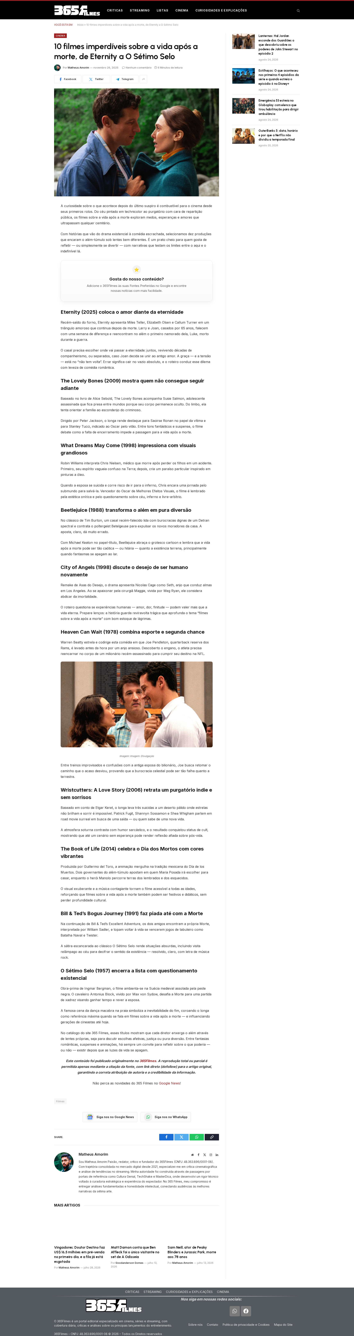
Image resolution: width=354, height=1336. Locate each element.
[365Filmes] (77, 10)
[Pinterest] (40, 238)
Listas (162, 10)
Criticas (115, 10)
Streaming (140, 10)
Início (80, 24)
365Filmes (148, 1061)
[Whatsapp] (235, 1311)
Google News (169, 1083)
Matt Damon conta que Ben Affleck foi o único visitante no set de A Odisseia (135, 1252)
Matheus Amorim (78, 67)
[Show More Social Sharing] (143, 79)
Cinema (181, 10)
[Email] (40, 258)
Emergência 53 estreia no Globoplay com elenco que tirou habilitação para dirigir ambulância (279, 107)
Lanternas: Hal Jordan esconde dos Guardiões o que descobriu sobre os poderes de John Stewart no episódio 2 (278, 44)
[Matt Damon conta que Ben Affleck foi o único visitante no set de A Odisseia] (136, 1227)
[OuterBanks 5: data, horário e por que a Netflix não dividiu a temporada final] (243, 136)
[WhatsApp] (40, 248)
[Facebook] (40, 217)
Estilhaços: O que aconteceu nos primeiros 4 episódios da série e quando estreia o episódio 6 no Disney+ (279, 77)
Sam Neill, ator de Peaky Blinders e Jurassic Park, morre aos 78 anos (192, 1252)
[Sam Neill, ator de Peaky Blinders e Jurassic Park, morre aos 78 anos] (193, 1227)
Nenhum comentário (139, 67)
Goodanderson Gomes (129, 1262)
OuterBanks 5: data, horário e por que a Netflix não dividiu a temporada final (278, 135)
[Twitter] (40, 227)
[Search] (298, 10)
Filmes (60, 1101)
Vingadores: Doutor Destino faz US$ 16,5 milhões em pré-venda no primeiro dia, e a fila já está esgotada (79, 1254)
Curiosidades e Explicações (221, 10)
